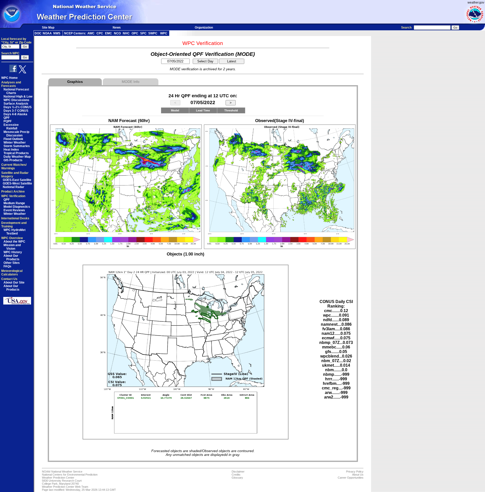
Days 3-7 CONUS (16, 110)
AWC (90, 33)
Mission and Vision (12, 246)
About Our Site (14, 282)
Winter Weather (15, 142)
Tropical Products (16, 153)
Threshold (231, 110)
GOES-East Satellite (17, 180)
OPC (135, 33)
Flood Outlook (13, 139)
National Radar (13, 187)
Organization (204, 27)
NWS (56, 33)
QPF (7, 118)
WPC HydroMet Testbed (15, 231)
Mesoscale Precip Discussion (16, 133)
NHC (126, 33)
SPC (143, 33)
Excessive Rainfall (11, 126)
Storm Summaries (17, 146)
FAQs (7, 266)
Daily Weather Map (17, 156)
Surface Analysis (16, 103)
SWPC (152, 33)
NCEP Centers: (75, 33)
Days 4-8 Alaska (15, 114)
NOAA (47, 33)
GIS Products (13, 160)
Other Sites (12, 263)
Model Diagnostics (17, 206)
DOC (38, 33)
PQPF (8, 121)
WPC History (13, 252)
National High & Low (18, 96)
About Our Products (11, 257)
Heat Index (11, 149)
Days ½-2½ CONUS (18, 107)
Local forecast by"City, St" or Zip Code (16, 40)
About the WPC (14, 241)
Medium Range (14, 203)
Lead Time (203, 110)
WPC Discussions (16, 100)
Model (175, 110)
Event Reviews (14, 210)
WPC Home (9, 78)
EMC (108, 33)
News (117, 27)
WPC (163, 33)
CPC (99, 33)
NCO (117, 33)
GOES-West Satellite (17, 183)
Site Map (48, 27)
